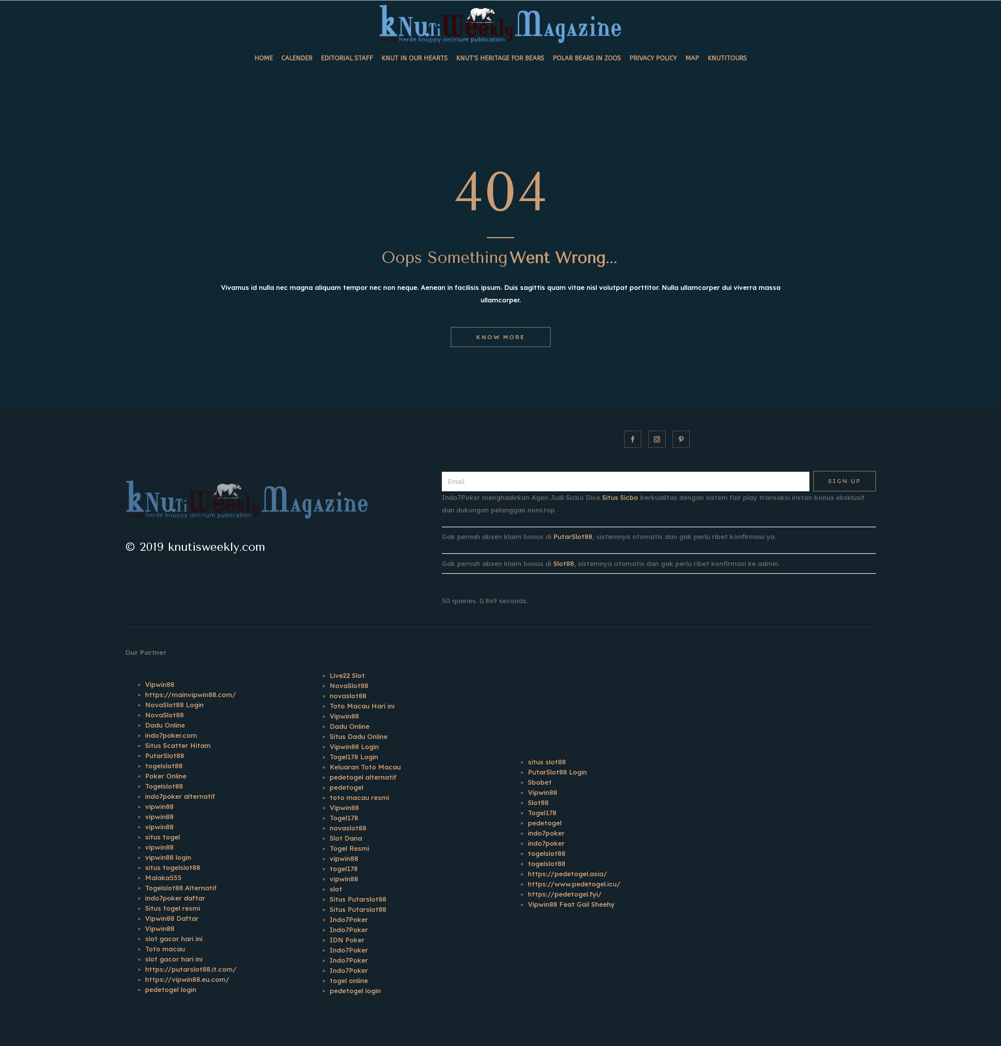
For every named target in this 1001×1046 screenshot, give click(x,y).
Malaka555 (163, 877)
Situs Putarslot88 (358, 899)
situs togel (162, 837)
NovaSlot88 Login (174, 705)
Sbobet (540, 782)
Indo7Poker (349, 919)
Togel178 (344, 818)
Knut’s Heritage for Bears (500, 58)
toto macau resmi (359, 797)
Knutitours (727, 58)
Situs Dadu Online (358, 736)
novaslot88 (348, 696)
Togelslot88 (164, 786)
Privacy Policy (653, 58)
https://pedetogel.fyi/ (565, 894)
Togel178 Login (354, 757)
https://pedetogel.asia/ (567, 874)
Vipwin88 (159, 684)
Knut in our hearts (415, 58)
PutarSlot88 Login (557, 772)
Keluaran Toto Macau (365, 767)
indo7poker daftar (175, 898)
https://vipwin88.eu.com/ (187, 979)
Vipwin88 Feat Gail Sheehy (571, 904)
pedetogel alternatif (363, 777)
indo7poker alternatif (180, 796)
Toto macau (165, 949)
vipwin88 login (168, 857)
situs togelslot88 (172, 867)
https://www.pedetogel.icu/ (574, 884)
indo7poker (546, 833)
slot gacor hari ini (174, 939)
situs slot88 (547, 762)
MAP (692, 58)
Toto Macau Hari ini (362, 706)
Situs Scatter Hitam (178, 745)
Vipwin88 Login (354, 746)
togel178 (344, 868)
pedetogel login (170, 989)
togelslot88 (164, 766)
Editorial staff (347, 58)
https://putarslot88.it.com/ (191, 969)
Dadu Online (165, 725)
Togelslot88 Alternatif (181, 888)
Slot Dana (346, 838)
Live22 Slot (347, 675)
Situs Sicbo (620, 497)
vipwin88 (159, 806)
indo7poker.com (171, 735)
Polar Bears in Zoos (587, 58)
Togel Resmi (349, 848)
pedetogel (346, 787)
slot (336, 889)
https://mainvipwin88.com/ (190, 694)
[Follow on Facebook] (632, 439)
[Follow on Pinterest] (681, 439)
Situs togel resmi (172, 908)
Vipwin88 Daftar (172, 918)
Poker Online (166, 776)
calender (297, 58)
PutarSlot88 (572, 536)
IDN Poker (347, 940)
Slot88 (563, 563)
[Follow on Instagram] (657, 439)
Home (264, 58)
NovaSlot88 (164, 715)
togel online (349, 980)
